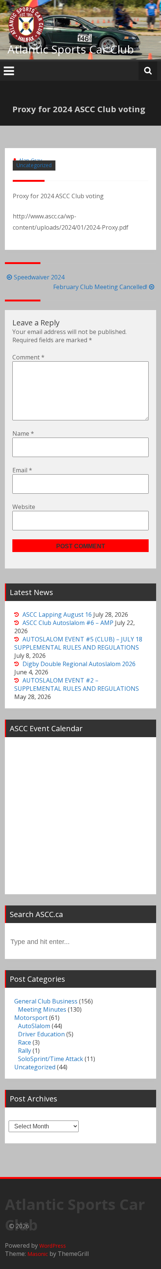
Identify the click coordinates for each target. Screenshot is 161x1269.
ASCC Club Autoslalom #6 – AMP (67, 623)
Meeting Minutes (42, 1009)
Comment (28, 357)
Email (22, 470)
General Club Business (46, 1001)
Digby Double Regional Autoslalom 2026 (79, 664)
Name (23, 433)
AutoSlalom (34, 1026)
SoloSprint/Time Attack (50, 1059)
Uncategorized (34, 165)
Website (23, 507)
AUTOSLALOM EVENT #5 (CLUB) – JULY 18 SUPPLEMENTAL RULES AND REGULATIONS (78, 643)
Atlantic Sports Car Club (70, 49)
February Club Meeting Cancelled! (100, 287)
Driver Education (41, 1034)
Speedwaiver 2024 (39, 277)
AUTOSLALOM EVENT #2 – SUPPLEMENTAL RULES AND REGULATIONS (76, 684)
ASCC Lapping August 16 (57, 614)
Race (24, 1042)
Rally (24, 1050)
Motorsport (31, 1018)
